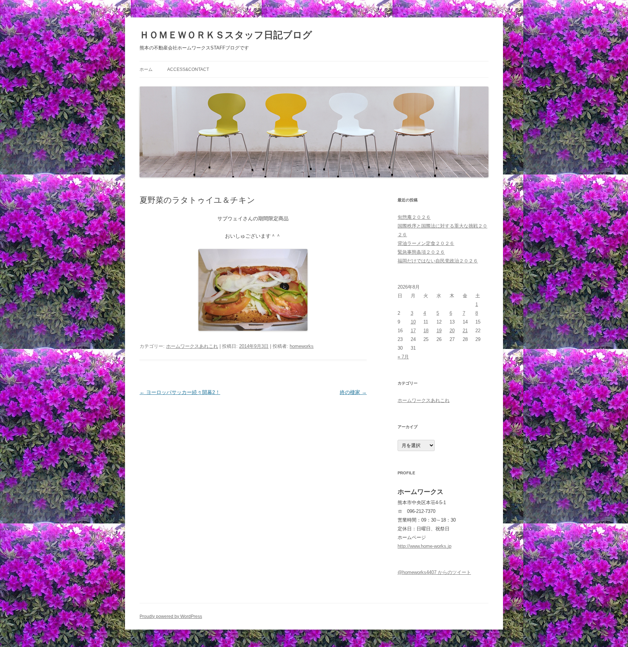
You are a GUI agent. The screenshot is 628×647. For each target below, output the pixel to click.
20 (452, 330)
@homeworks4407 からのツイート (434, 572)
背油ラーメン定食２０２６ (426, 243)
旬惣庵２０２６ (414, 217)
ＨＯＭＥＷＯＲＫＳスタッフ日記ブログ (226, 34)
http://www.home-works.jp (424, 546)
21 (465, 330)
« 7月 (403, 356)
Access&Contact (188, 69)
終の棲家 (353, 392)
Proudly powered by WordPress (171, 616)
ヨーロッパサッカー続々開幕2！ (180, 392)
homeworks (302, 346)
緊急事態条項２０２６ (421, 252)
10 (413, 322)
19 (439, 330)
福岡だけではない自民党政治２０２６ (438, 261)
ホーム (146, 69)
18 (425, 330)
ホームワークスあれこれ (192, 346)
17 (413, 330)
